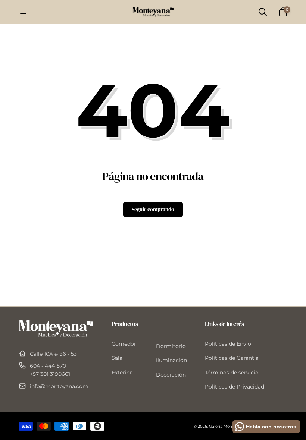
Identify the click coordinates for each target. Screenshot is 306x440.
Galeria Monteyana (227, 426)
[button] (23, 12)
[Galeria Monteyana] (56, 335)
